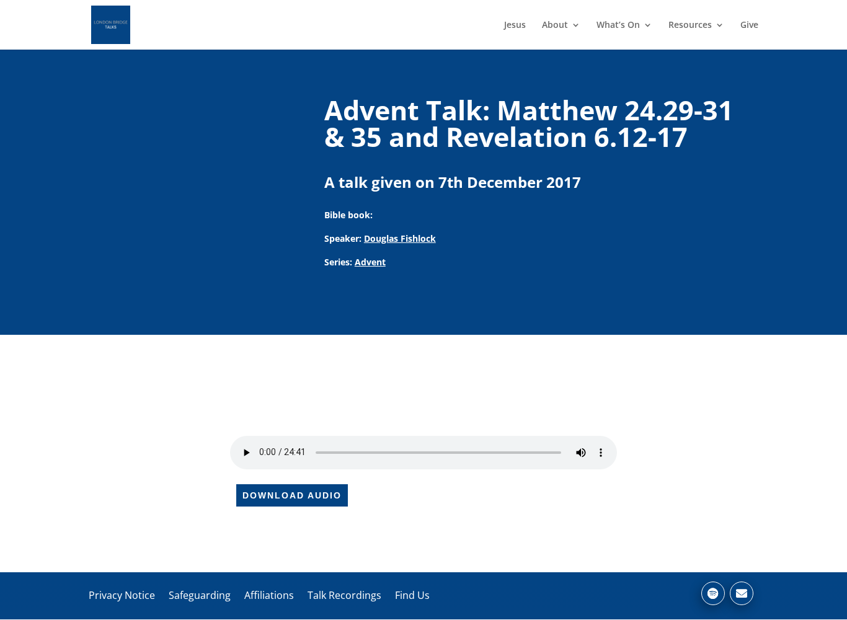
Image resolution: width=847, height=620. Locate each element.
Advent (370, 262)
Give (749, 25)
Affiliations (269, 595)
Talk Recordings (344, 595)
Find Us (412, 595)
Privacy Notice (122, 595)
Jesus (515, 25)
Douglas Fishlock (400, 238)
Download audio (292, 495)
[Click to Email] (741, 593)
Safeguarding (200, 595)
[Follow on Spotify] (713, 593)
